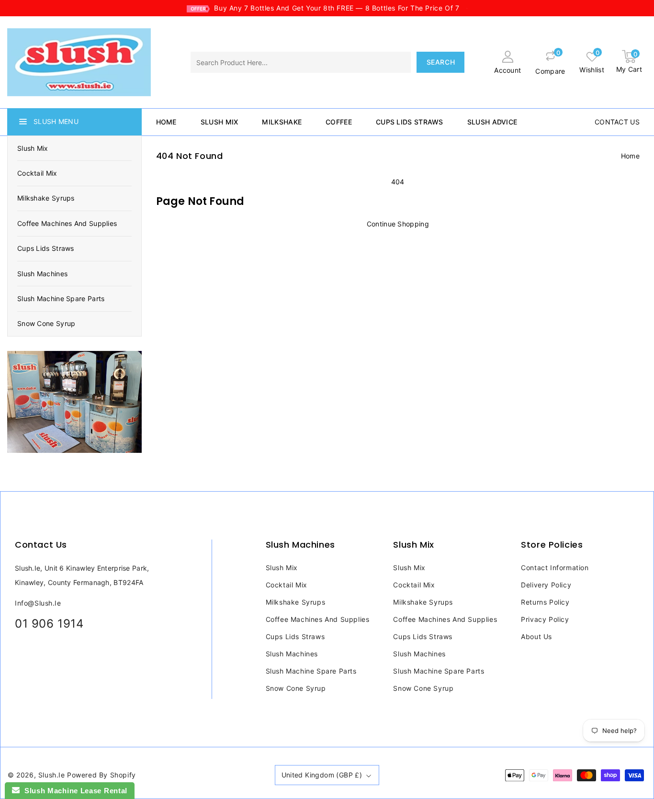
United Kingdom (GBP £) (322, 775)
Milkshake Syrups (46, 198)
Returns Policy (545, 602)
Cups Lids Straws (45, 248)
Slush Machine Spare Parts (61, 298)
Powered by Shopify (101, 775)
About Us (536, 636)
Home (630, 156)
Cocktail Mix (37, 173)
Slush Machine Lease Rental (73, 791)
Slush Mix (32, 148)
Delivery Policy (546, 585)
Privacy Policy (545, 619)
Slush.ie (51, 775)
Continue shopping (398, 224)
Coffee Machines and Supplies (67, 223)
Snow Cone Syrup (46, 323)
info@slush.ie (38, 603)
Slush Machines (42, 274)
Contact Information (554, 567)
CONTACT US (617, 122)
